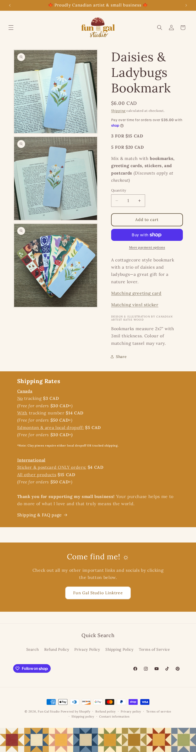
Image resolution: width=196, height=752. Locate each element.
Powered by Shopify (75, 711)
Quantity (118, 190)
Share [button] (121, 356)
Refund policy (105, 711)
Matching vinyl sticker (134, 304)
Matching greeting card (136, 293)
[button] (11, 27)
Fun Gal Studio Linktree (98, 592)
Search (32, 649)
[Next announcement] (186, 5)
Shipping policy (82, 716)
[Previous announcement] (10, 5)
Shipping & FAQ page (39, 515)
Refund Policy (56, 649)
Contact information (114, 716)
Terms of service (158, 711)
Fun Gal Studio (49, 711)
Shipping (118, 111)
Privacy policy (131, 711)
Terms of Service (154, 649)
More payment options (147, 247)
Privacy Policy (87, 649)
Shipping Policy (119, 649)
